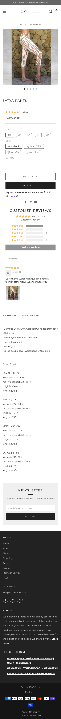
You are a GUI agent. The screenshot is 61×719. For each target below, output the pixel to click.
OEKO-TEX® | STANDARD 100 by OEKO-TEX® (32, 668)
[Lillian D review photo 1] (12, 293)
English (29, 692)
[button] (12, 112)
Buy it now (30, 185)
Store (5, 548)
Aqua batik (13, 146)
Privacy (7, 568)
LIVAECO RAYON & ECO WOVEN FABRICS (31, 673)
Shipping (8, 558)
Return (6, 563)
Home (23, 24)
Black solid (14, 152)
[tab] (24, 89)
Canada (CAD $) (29, 687)
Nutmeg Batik (34, 146)
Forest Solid (33, 152)
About (6, 553)
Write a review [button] (30, 247)
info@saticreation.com (15, 592)
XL (47, 135)
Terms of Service (12, 572)
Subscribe (30, 517)
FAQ (5, 577)
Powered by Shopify (31, 712)
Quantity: (10, 158)
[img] (12, 267)
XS (9, 135)
